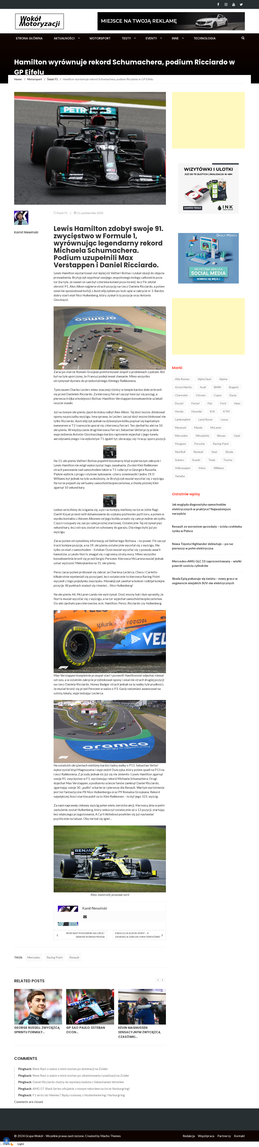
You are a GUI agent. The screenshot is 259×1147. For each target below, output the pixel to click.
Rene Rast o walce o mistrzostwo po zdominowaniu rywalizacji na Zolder (81, 1075)
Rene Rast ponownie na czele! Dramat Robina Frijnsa (85, 935)
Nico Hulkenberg (87, 295)
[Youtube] (233, 4)
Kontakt (239, 1136)
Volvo (202, 468)
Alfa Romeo (182, 379)
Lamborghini (182, 419)
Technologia (204, 38)
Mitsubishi (202, 435)
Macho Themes (110, 1136)
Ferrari (195, 403)
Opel (237, 435)
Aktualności (64, 38)
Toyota (227, 460)
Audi (203, 387)
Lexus (224, 419)
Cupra (217, 395)
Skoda (229, 451)
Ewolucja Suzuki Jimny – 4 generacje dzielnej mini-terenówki (137, 935)
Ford (223, 403)
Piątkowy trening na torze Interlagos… (141, 1030)
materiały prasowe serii (113, 894)
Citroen (201, 395)
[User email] (85, 917)
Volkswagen (182, 468)
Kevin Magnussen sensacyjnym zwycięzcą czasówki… (87, 1032)
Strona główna (29, 38)
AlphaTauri (204, 379)
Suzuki (196, 460)
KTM (226, 411)
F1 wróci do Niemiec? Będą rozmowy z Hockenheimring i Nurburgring (79, 1095)
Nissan (221, 435)
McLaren (215, 427)
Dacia (232, 395)
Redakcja (189, 1136)
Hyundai (196, 411)
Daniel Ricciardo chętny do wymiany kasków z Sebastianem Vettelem (78, 1082)
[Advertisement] (208, 120)
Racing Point (55, 957)
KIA (212, 411)
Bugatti (234, 387)
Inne (175, 38)
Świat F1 (62, 213)
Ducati (179, 403)
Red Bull (180, 451)
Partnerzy (224, 1136)
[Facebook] (218, 4)
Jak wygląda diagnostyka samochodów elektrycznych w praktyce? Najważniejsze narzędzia (201, 509)
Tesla (211, 460)
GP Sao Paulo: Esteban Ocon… (33, 1030)
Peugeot (180, 443)
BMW (217, 387)
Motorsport (100, 38)
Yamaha (180, 476)
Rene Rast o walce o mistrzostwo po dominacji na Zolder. (70, 1069)
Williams (219, 468)
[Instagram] (225, 4)
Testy (126, 38)
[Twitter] (241, 4)
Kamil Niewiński (26, 232)
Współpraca (206, 1136)
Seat (214, 451)
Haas (237, 403)
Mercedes (33, 957)
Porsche (199, 443)
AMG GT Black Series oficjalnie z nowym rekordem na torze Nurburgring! (81, 1088)
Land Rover (205, 419)
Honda (179, 411)
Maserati (180, 427)
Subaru (179, 460)
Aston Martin (183, 387)
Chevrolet (181, 395)
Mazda (198, 427)
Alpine (223, 379)
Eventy (151, 38)
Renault (74, 957)
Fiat (210, 403)
